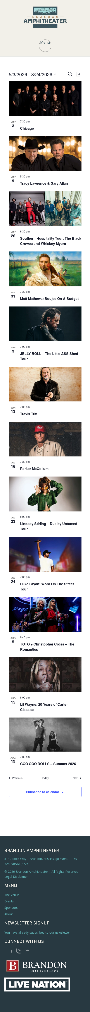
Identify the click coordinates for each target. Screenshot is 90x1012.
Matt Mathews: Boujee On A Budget (49, 298)
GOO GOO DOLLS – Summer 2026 (48, 763)
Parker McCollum (34, 468)
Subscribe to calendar (42, 792)
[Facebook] (8, 951)
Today (45, 778)
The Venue (11, 895)
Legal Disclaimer (16, 876)
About (8, 914)
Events (9, 901)
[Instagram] (17, 951)
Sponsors (11, 907)
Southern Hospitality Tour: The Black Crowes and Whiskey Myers (50, 241)
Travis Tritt (28, 413)
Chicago (27, 128)
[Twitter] (25, 951)
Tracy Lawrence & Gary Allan (44, 183)
